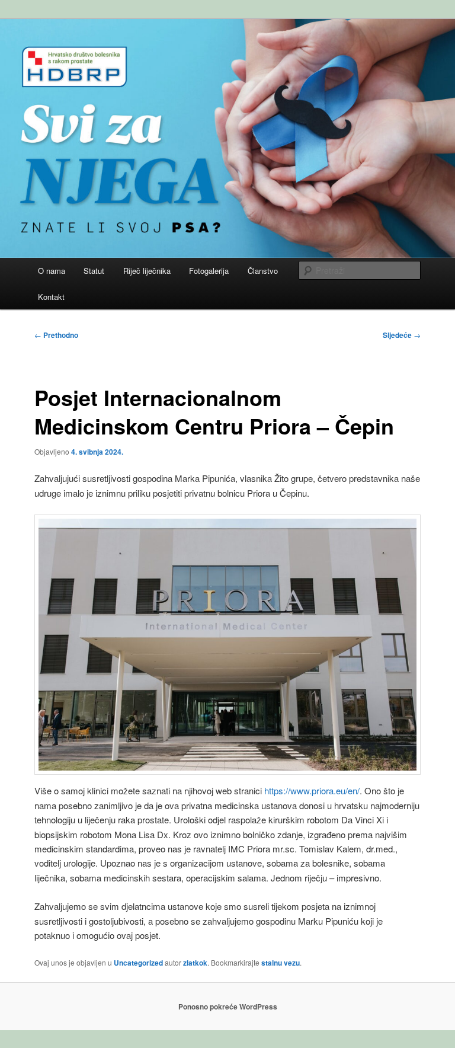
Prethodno (56, 335)
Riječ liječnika (147, 270)
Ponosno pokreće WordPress (227, 1006)
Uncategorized (138, 962)
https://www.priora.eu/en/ (312, 790)
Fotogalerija (209, 270)
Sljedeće (402, 335)
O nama (51, 270)
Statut (94, 270)
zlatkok (195, 962)
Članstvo (263, 270)
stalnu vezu (280, 962)
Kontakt (51, 296)
